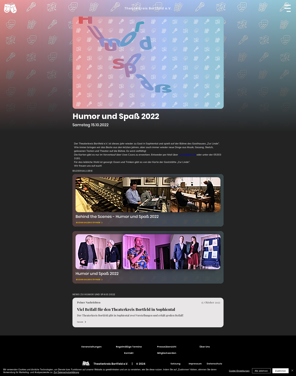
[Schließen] (292, 371)
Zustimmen (280, 370)
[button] (287, 8)
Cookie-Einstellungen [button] (239, 370)
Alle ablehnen (261, 370)
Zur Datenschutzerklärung (66, 372)
